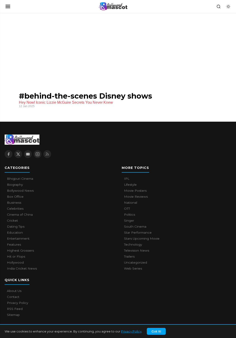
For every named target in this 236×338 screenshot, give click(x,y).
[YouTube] (28, 154)
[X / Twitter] (18, 154)
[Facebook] (8, 154)
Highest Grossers (20, 250)
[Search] (218, 6)
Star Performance (138, 232)
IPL (126, 178)
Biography (15, 184)
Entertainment (18, 238)
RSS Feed (15, 309)
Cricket (12, 220)
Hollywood (15, 262)
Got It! (156, 331)
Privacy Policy (131, 331)
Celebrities (15, 208)
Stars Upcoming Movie (141, 238)
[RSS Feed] (47, 154)
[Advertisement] (34, 47)
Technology (133, 244)
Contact (13, 297)
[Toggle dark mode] (228, 6)
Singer (129, 220)
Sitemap (13, 315)
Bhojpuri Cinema (20, 178)
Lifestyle (130, 184)
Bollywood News (20, 190)
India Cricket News (22, 268)
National (130, 202)
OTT (127, 208)
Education (15, 232)
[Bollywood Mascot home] (113, 6)
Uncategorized (135, 262)
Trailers (129, 256)
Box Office (15, 196)
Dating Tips (15, 226)
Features (14, 244)
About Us (14, 291)
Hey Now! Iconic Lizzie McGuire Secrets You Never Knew (66, 102)
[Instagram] (37, 154)
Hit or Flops (16, 256)
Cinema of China (20, 214)
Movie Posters (135, 190)
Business (14, 202)
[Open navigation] (8, 6)
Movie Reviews (136, 196)
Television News (136, 250)
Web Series (133, 268)
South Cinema (135, 226)
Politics (129, 214)
